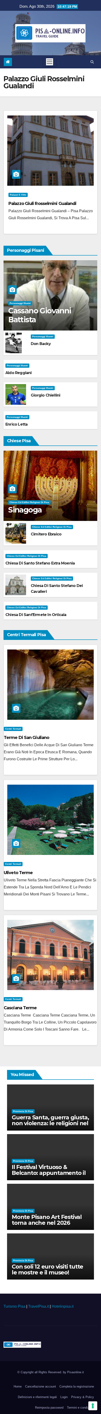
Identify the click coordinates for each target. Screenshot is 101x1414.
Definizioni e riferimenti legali (37, 1397)
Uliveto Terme (18, 872)
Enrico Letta (16, 424)
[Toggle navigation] (49, 62)
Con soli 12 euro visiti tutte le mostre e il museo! (47, 1269)
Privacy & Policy (82, 1397)
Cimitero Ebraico (46, 534)
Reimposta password (49, 1407)
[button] (92, 61)
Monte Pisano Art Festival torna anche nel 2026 (47, 1220)
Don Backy (41, 343)
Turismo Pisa (14, 1306)
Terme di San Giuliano (26, 737)
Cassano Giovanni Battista (39, 315)
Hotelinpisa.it (63, 1306)
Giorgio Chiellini (45, 395)
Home (18, 1386)
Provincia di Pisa (23, 1111)
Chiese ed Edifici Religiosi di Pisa (29, 502)
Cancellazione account (40, 1386)
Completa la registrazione (76, 1386)
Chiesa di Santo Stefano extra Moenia (40, 563)
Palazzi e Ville (18, 194)
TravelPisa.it (38, 1306)
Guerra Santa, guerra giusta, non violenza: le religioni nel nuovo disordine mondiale (50, 1123)
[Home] (8, 62)
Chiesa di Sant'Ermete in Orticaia (35, 614)
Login (64, 1397)
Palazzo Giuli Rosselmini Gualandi (42, 203)
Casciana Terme (20, 1007)
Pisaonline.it (75, 1372)
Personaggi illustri (20, 303)
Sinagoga (25, 509)
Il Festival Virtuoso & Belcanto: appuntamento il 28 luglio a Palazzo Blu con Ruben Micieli (49, 1176)
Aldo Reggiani (18, 373)
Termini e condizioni (80, 1407)
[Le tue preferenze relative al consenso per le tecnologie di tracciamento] (92, 1405)
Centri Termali (13, 728)
